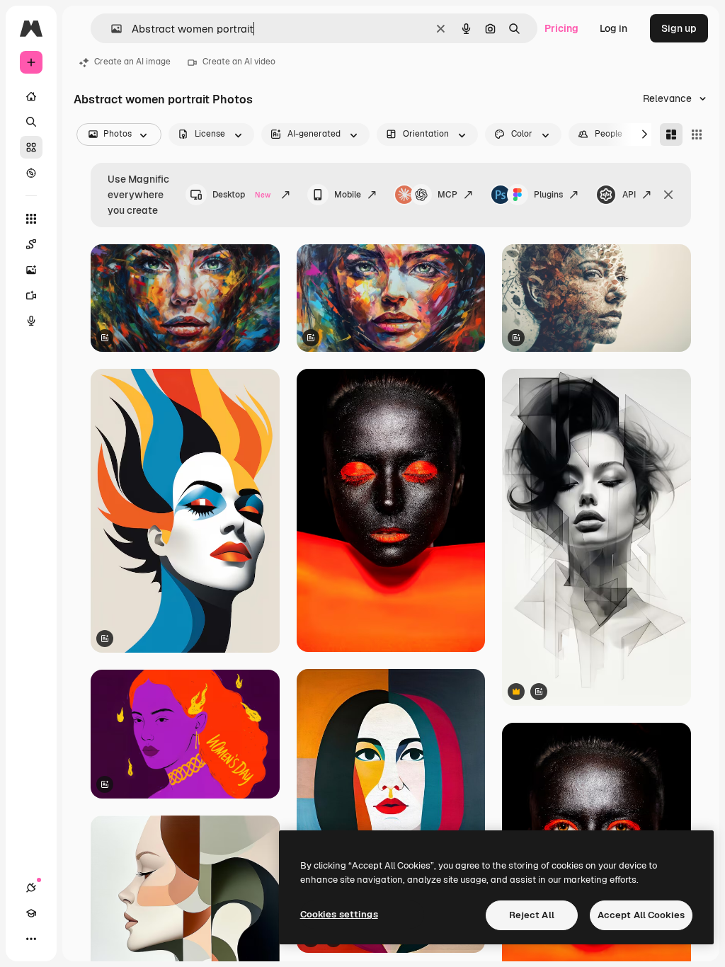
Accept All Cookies (641, 915)
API (629, 194)
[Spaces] (31, 244)
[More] (31, 938)
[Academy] (31, 913)
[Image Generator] (31, 269)
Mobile (347, 194)
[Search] (31, 121)
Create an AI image (132, 61)
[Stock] (31, 147)
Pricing (561, 28)
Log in (613, 28)
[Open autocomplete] (110, 28)
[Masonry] (671, 134)
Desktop (241, 194)
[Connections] (31, 887)
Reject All (531, 915)
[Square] (696, 134)
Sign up (679, 28)
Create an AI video (238, 61)
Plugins (548, 194)
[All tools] (31, 218)
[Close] (668, 194)
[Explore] (31, 172)
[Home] (31, 96)
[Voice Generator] (31, 320)
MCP (447, 194)
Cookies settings (339, 914)
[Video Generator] (31, 295)
